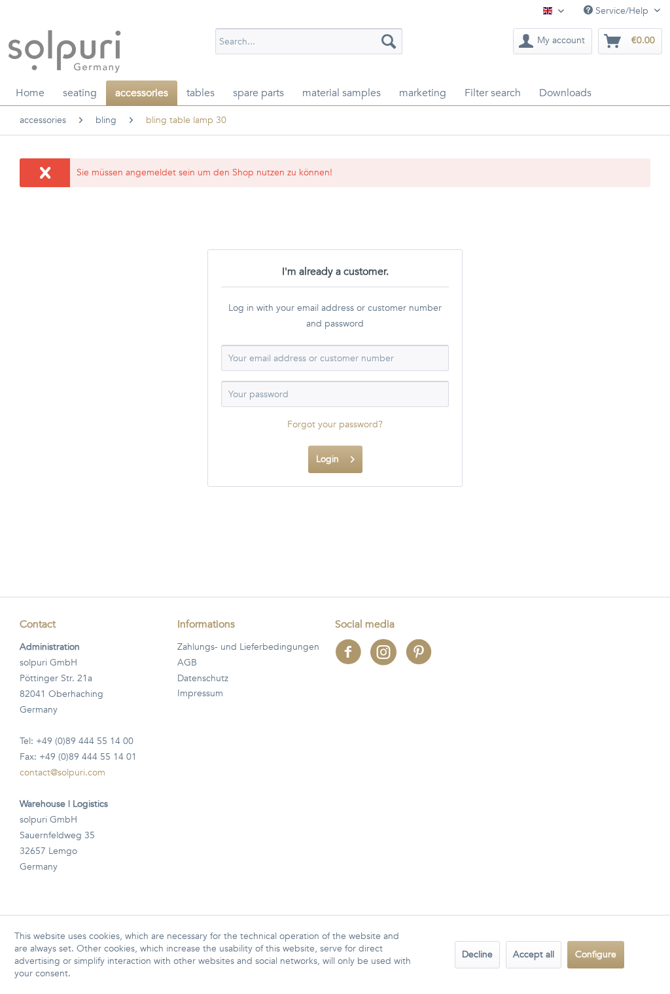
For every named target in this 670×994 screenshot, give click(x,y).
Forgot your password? (335, 424)
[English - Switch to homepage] (64, 51)
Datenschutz (202, 678)
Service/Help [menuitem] (622, 11)
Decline (477, 954)
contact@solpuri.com (62, 772)
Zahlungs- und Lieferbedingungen (248, 647)
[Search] (388, 41)
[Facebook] (352, 660)
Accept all (533, 954)
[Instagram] (388, 660)
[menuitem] (309, 41)
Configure (595, 954)
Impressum (200, 693)
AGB (187, 662)
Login (327, 459)
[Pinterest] (422, 660)
